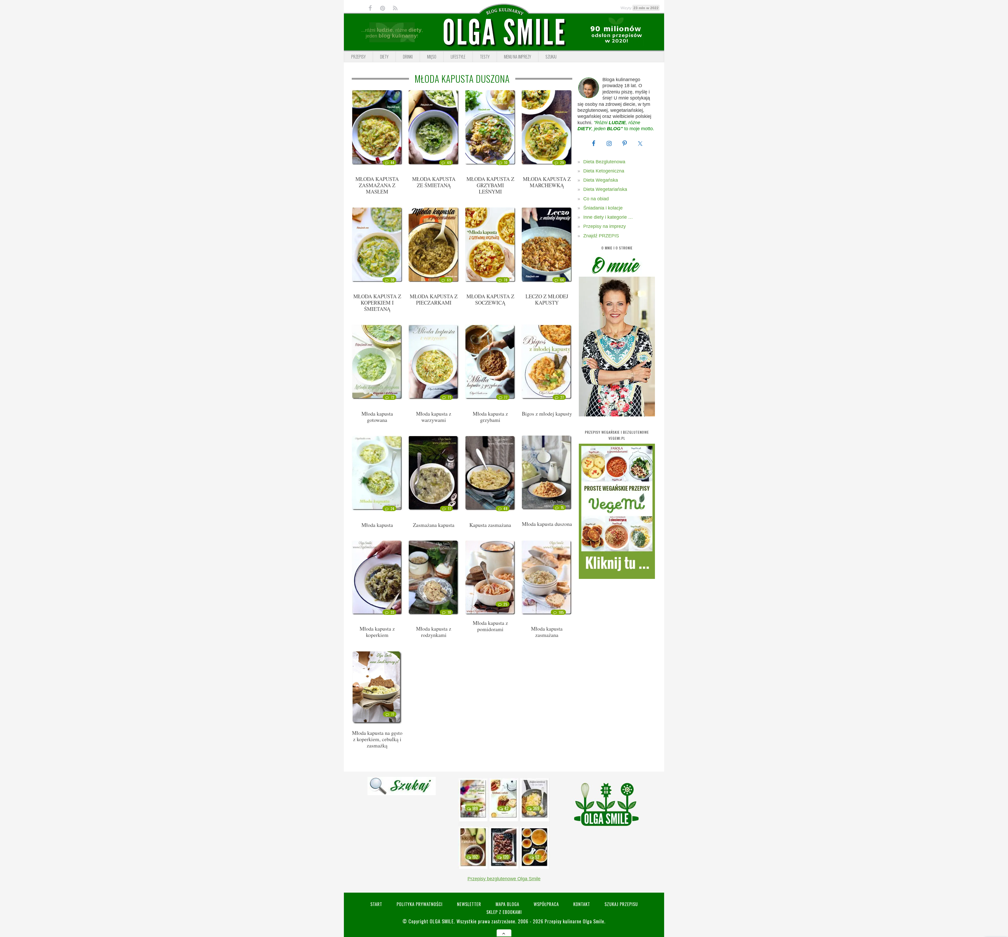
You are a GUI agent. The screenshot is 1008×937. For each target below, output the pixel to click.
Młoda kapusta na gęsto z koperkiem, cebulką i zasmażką (377, 739)
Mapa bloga (507, 904)
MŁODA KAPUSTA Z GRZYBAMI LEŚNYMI (490, 185)
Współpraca (546, 904)
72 (393, 397)
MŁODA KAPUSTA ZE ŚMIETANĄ (433, 182)
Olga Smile (442, 921)
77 (505, 397)
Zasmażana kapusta (433, 524)
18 (449, 612)
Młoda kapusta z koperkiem (377, 631)
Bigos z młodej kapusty (547, 413)
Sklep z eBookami (504, 912)
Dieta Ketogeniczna (603, 171)
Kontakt (581, 904)
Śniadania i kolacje (603, 208)
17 (449, 508)
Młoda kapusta (377, 524)
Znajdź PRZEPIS (601, 235)
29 (562, 162)
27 (562, 397)
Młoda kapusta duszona (547, 523)
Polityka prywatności (420, 904)
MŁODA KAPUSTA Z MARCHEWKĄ (547, 182)
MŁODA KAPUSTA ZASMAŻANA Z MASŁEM (377, 185)
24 (393, 508)
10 (505, 162)
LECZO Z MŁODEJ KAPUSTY (547, 299)
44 (393, 162)
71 (449, 397)
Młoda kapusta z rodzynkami (433, 631)
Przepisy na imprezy (604, 226)
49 (449, 162)
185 (561, 612)
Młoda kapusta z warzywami (433, 416)
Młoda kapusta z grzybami (490, 416)
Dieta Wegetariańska (605, 189)
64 (562, 279)
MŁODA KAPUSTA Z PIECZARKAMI (434, 299)
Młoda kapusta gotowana (377, 416)
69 (449, 279)
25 (505, 604)
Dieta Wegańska (600, 180)
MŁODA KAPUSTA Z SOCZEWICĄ (490, 299)
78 (505, 279)
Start (376, 904)
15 (562, 507)
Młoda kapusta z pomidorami (490, 626)
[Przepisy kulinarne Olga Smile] (504, 32)
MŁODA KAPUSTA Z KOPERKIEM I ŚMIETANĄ (377, 302)
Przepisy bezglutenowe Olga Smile (504, 878)
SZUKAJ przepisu (621, 904)
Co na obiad (596, 198)
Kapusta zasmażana (490, 524)
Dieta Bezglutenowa (604, 161)
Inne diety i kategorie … (608, 217)
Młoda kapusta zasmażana (547, 631)
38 (393, 279)
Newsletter (469, 904)
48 (505, 508)
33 (393, 612)
